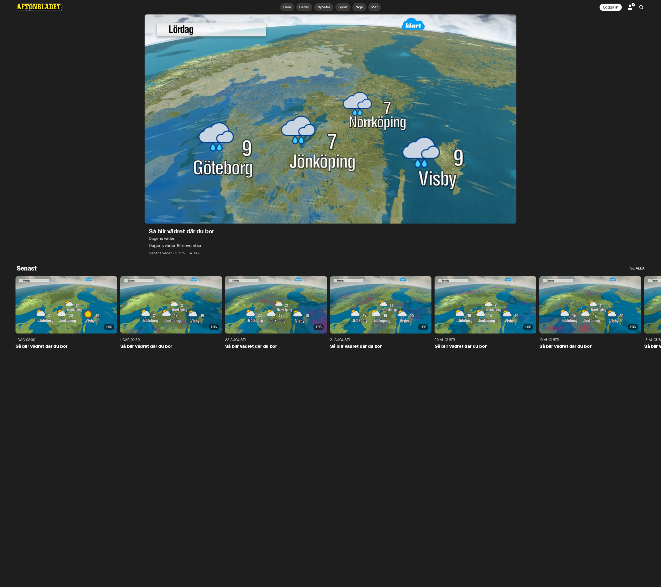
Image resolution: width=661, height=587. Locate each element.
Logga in (610, 7)
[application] (330, 119)
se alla (637, 268)
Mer (374, 7)
